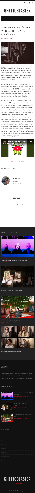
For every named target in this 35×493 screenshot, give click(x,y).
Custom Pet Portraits (6, 217)
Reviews (3, 448)
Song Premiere (4, 319)
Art (2, 440)
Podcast (3, 444)
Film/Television (5, 452)
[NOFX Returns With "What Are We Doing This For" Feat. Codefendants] (17, 54)
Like (13, 161)
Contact (3, 465)
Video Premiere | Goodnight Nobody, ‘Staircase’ (14, 260)
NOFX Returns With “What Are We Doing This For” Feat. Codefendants (16, 31)
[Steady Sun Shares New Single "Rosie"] (17, 277)
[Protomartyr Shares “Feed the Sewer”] (17, 337)
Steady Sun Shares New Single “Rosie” (11, 290)
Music (2, 288)
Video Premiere (4, 258)
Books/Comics (5, 456)
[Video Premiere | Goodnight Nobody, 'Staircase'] (17, 246)
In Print (3, 460)
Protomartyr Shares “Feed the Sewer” (11, 351)
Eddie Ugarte (6, 168)
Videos (2, 349)
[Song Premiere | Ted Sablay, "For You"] (17, 307)
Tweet (22, 161)
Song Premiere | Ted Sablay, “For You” (11, 321)
